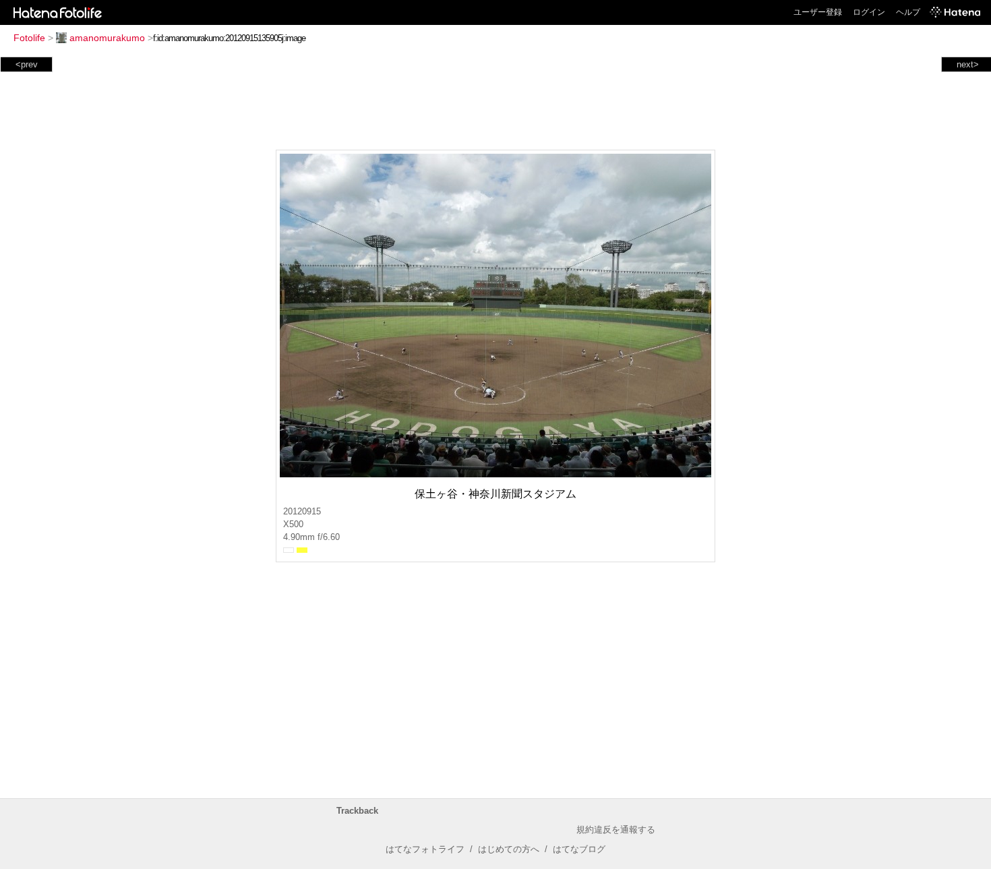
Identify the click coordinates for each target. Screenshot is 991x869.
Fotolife (29, 37)
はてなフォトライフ (425, 849)
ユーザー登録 (817, 12)
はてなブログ (579, 849)
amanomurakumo (107, 37)
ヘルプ (908, 12)
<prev (27, 64)
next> (968, 64)
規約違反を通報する (615, 830)
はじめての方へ (508, 849)
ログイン (869, 12)
